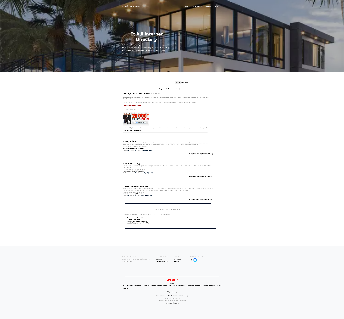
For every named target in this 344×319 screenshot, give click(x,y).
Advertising (197, 6)
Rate (190, 154)
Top (124, 94)
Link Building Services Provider (137, 223)
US (136, 94)
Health (146, 94)
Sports (125, 288)
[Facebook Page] (191, 260)
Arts (123, 285)
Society (219, 285)
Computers (137, 285)
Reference (190, 285)
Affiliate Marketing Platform (136, 221)
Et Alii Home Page (130, 6)
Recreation (181, 285)
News (174, 285)
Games (153, 285)
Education (146, 285)
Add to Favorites (129, 148)
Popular (217, 6)
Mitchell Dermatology (132, 164)
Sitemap (174, 292)
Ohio (140, 94)
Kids (169, 285)
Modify (210, 154)
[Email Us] (195, 260)
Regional (130, 94)
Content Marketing (133, 219)
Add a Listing (157, 89)
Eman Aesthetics (131, 141)
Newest (208, 6)
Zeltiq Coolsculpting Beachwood (136, 186)
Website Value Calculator (135, 218)
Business (129, 285)
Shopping (212, 285)
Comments (197, 154)
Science (205, 285)
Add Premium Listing (172, 89)
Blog (168, 292)
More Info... (140, 148)
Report (204, 154)
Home (187, 6)
